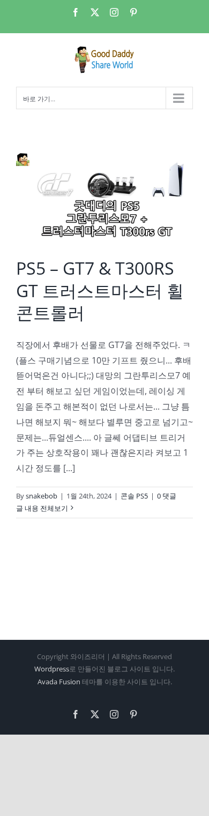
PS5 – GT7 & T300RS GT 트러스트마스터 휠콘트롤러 (100, 290)
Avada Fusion (59, 681)
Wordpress (51, 669)
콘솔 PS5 (134, 496)
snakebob (41, 496)
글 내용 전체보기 (42, 508)
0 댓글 (166, 496)
